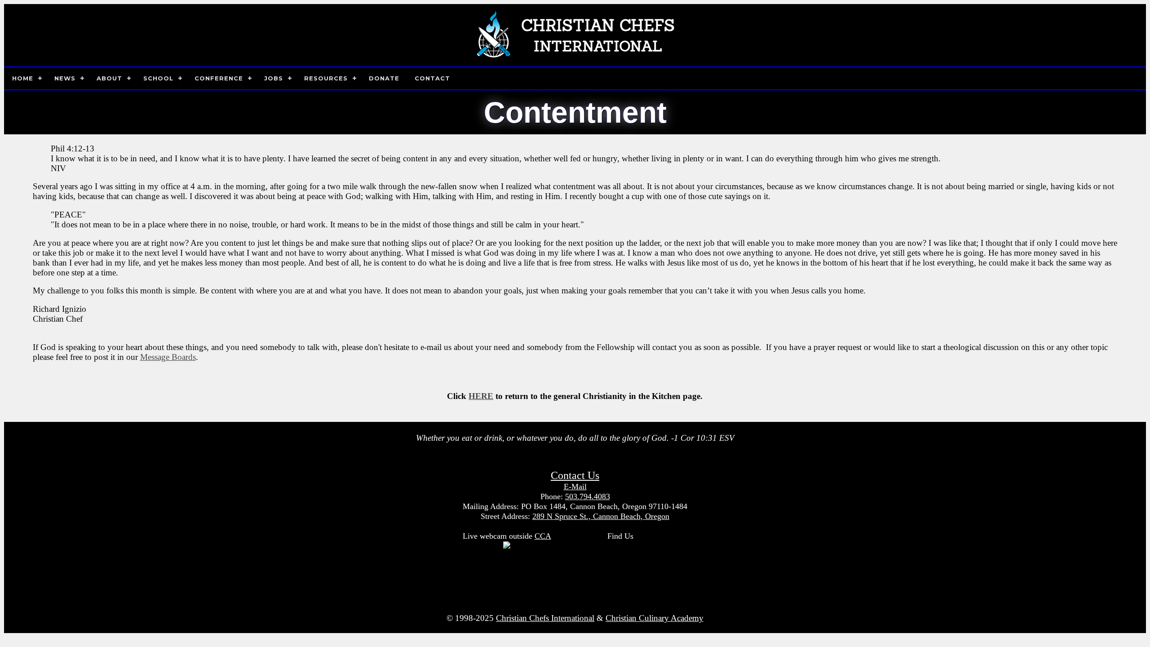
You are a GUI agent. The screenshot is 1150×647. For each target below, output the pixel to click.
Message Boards (168, 357)
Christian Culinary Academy (654, 618)
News (64, 78)
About (109, 78)
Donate (384, 78)
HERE (481, 396)
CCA (543, 536)
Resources (326, 78)
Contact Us (575, 475)
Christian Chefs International (545, 618)
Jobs (273, 78)
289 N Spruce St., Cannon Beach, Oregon (600, 516)
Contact (432, 78)
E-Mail (575, 486)
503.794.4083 (587, 496)
